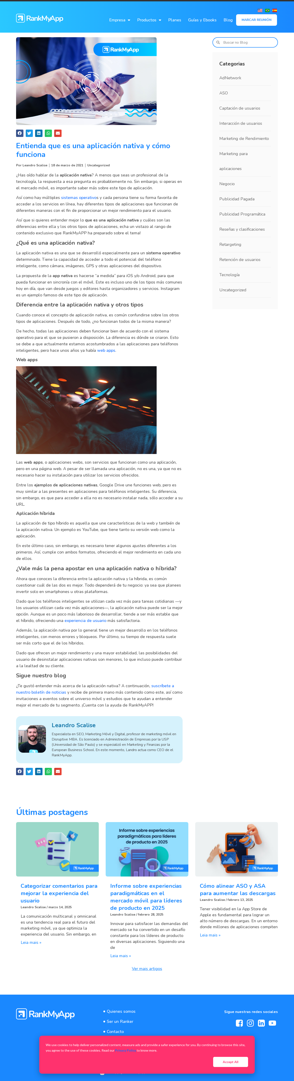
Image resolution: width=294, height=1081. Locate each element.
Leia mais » (31, 942)
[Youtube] (272, 1023)
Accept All (230, 1062)
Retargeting (230, 244)
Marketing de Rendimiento (244, 138)
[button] (19, 133)
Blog (228, 20)
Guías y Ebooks (202, 20)
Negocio (227, 184)
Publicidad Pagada (236, 199)
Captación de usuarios (239, 108)
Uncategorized (98, 165)
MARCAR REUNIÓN (256, 20)
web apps (106, 350)
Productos (146, 20)
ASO (223, 93)
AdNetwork (230, 78)
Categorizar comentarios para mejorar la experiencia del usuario (59, 893)
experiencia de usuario (85, 620)
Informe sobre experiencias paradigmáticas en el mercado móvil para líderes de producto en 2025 (146, 897)
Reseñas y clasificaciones (242, 229)
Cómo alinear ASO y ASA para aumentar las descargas (238, 889)
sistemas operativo (78, 197)
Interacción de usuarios (240, 123)
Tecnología (229, 275)
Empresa (117, 20)
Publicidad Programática (242, 214)
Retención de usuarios (239, 259)
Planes (174, 20)
